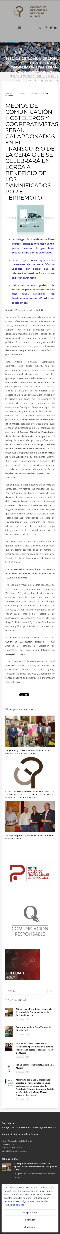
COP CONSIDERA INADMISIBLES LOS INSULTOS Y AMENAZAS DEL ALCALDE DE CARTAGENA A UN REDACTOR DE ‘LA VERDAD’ (29, 794)
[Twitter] (50, 27)
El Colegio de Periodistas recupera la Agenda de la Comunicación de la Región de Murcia (34, 1012)
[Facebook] (46, 27)
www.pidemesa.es (15, 654)
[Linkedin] (55, 27)
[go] (51, 991)
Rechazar (30, 1219)
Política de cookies (14, 1204)
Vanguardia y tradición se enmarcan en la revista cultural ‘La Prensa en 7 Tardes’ (29, 752)
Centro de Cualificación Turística (24, 641)
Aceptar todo (30, 1212)
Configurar (30, 1227)
